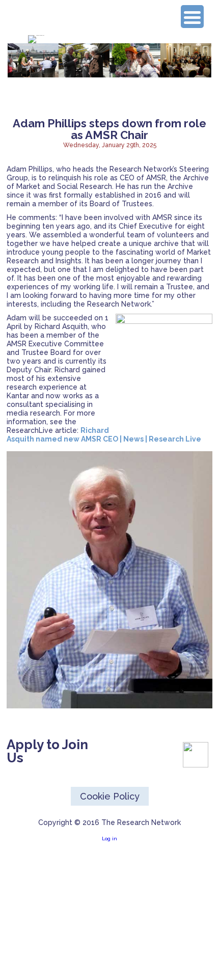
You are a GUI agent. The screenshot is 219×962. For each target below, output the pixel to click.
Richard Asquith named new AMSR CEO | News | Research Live (104, 434)
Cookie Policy (110, 796)
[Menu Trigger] (192, 16)
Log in (109, 838)
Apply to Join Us (47, 751)
